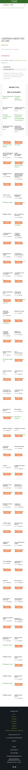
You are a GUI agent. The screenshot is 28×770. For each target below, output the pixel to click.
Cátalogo (14, 719)
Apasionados (18, 60)
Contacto (14, 723)
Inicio (2, 8)
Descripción (6, 67)
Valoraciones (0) (8, 69)
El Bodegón (14, 721)
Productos (14, 716)
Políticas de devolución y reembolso (14, 730)
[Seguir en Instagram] (15, 767)
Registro (14, 726)
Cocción (7, 8)
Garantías (14, 728)
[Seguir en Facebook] (13, 767)
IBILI (7, 62)
